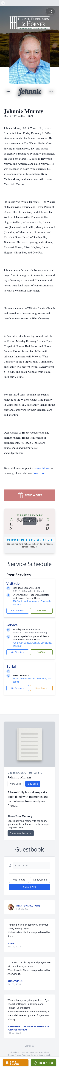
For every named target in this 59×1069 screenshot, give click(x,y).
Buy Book (33, 783)
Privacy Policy (21, 1055)
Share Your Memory (20, 833)
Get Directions (17, 610)
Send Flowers (41, 688)
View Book (15, 783)
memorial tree (42, 468)
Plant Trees (41, 610)
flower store (39, 473)
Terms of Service (38, 1055)
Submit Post (29, 886)
